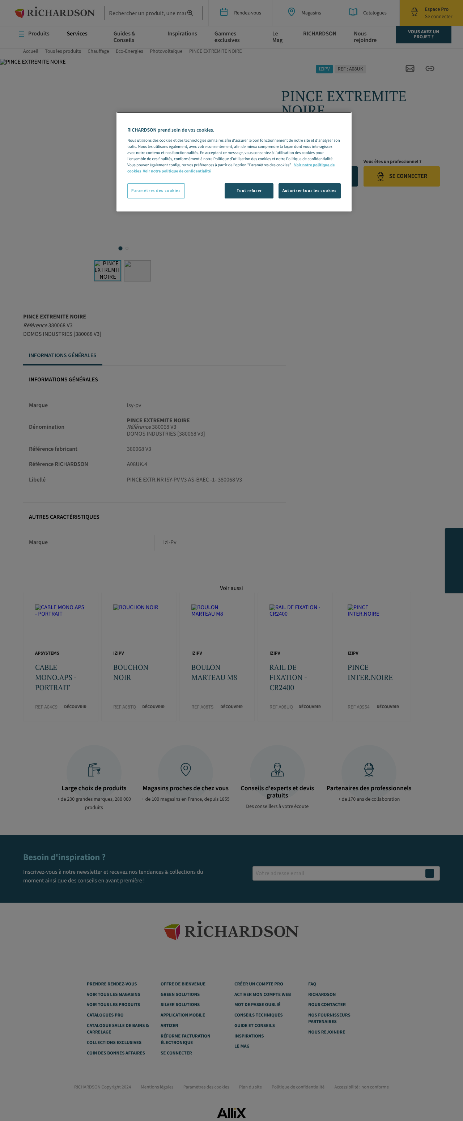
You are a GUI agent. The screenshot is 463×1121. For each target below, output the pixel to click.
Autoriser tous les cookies (310, 190)
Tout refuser (249, 190)
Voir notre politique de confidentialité (177, 171)
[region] (234, 161)
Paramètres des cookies (156, 190)
